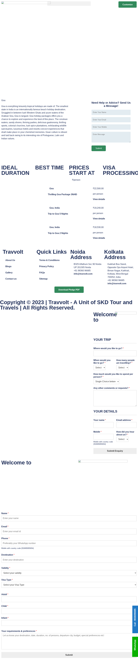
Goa (51, 188)
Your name (99, 420)
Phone (5, 538)
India (57, 208)
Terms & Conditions (49, 260)
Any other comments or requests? (111, 388)
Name (5, 513)
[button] (69, 3)
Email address (124, 420)
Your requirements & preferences (19, 631)
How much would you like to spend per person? (113, 375)
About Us (10, 260)
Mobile (97, 432)
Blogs (8, 266)
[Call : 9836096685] (135, 629)
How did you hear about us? (125, 433)
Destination (7, 555)
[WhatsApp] (135, 654)
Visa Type (7, 580)
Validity (5, 568)
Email (4, 526)
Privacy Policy (46, 266)
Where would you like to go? (108, 348)
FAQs (42, 272)
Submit (69, 655)
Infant (4, 618)
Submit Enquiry (115, 451)
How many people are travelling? (125, 361)
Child (4, 606)
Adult (4, 594)
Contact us (11, 279)
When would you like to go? (102, 361)
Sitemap (43, 279)
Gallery (9, 272)
